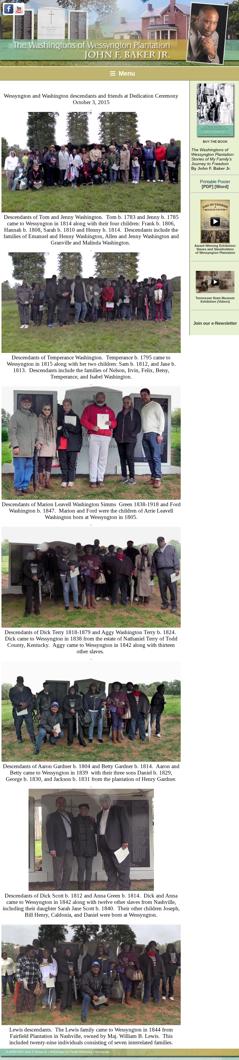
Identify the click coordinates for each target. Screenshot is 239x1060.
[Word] (222, 186)
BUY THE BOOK (215, 141)
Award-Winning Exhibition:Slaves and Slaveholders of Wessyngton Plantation (215, 249)
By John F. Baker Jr (210, 168)
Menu (126, 73)
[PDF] (207, 186)
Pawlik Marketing (81, 1051)
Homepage (102, 1051)
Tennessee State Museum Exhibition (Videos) (215, 299)
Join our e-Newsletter (215, 323)
